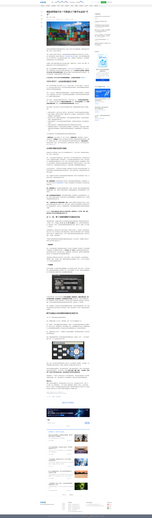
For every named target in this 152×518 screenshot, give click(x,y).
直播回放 (83, 77)
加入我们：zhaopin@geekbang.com (74, 508)
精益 (64, 54)
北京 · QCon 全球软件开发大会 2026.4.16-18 (93, 504)
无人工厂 (54, 144)
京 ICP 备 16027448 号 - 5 (83, 516)
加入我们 (63, 507)
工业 (49, 396)
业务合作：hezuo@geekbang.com (73, 505)
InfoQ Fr (110, 507)
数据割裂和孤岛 (60, 182)
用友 (100, 45)
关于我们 (63, 503)
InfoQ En (110, 504)
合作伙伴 (63, 506)
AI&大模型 (97, 45)
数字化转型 (58, 396)
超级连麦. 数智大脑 (70, 56)
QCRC (69, 68)
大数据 (53, 396)
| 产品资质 (102, 516)
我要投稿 (63, 504)
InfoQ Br (110, 508)
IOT (86, 259)
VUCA (65, 85)
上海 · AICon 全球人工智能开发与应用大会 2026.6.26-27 (95, 505)
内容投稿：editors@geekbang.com (74, 504)
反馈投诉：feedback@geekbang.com (74, 507)
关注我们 (63, 509)
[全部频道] (100, 5)
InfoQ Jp (110, 505)
